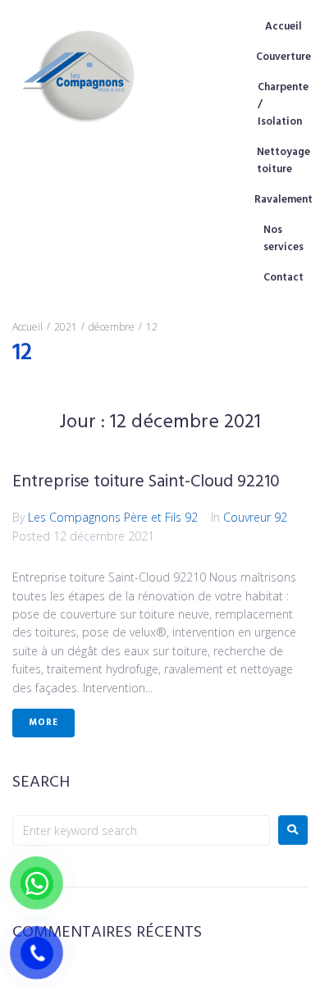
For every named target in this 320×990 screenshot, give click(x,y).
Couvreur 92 (255, 517)
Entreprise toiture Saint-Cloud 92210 (146, 481)
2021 (65, 327)
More (43, 722)
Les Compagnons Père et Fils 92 (113, 517)
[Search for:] (141, 830)
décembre (112, 327)
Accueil (27, 327)
